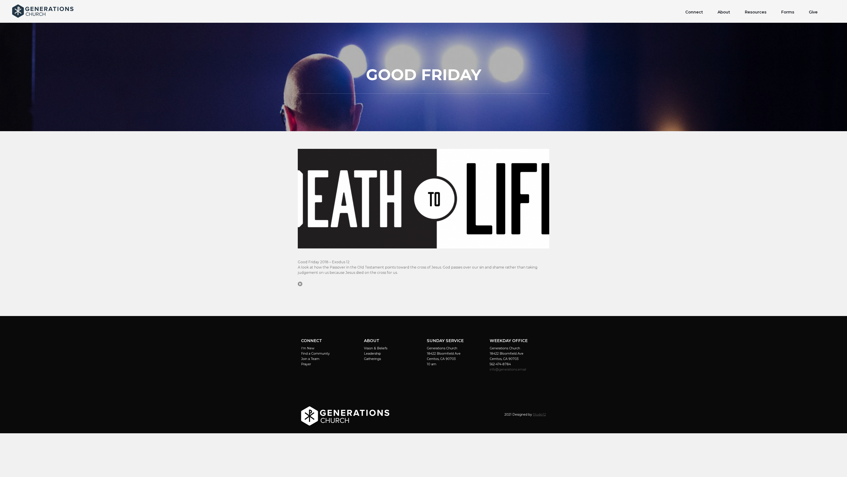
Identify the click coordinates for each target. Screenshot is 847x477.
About (724, 12)
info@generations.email (508, 369)
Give (813, 12)
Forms (787, 12)
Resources (755, 12)
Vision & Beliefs (375, 348)
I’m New (307, 348)
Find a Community (315, 354)
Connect (694, 12)
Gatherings (372, 359)
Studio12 (539, 414)
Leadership (372, 354)
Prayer (306, 364)
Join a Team (310, 359)
